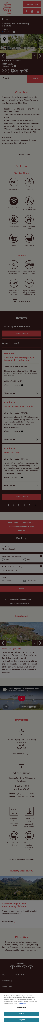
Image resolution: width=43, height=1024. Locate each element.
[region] (21, 1008)
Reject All (21, 1013)
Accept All (21, 1020)
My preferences (21, 1007)
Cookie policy (22, 1003)
